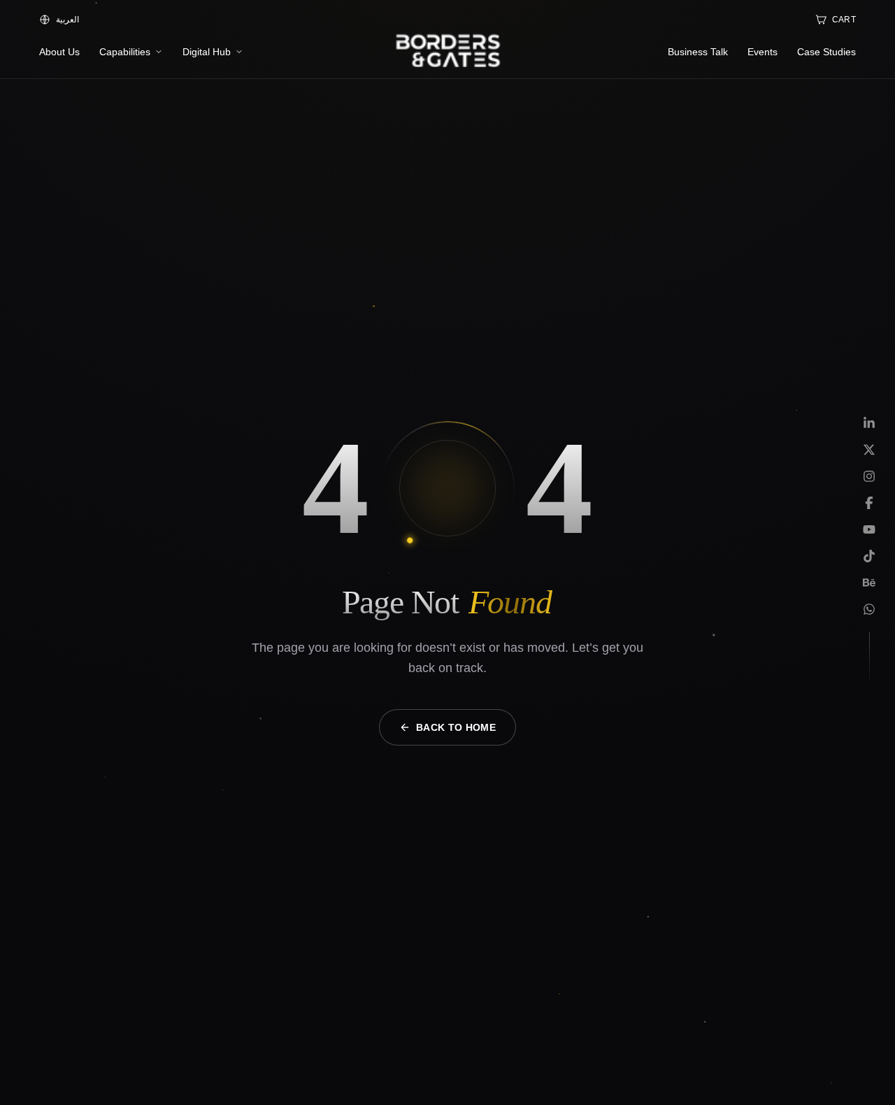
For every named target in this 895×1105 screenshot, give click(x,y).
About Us (59, 51)
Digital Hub (206, 51)
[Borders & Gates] (447, 52)
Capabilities (124, 51)
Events (762, 51)
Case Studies (826, 51)
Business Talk (698, 51)
